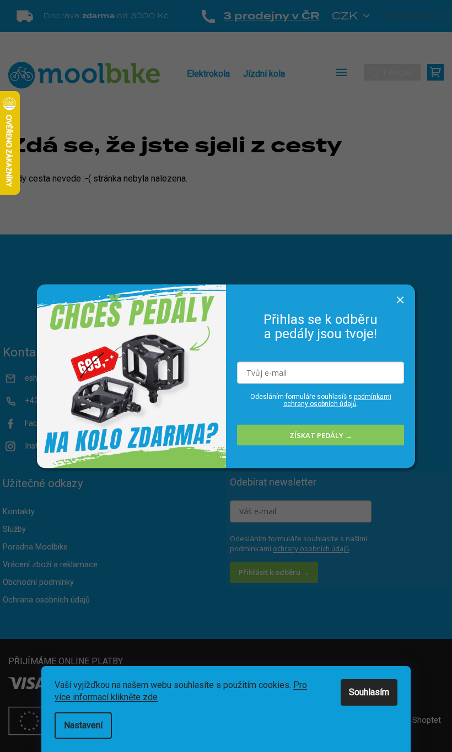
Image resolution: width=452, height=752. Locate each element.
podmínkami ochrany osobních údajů (337, 400)
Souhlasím (369, 692)
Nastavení (83, 725)
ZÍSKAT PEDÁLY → (320, 435)
